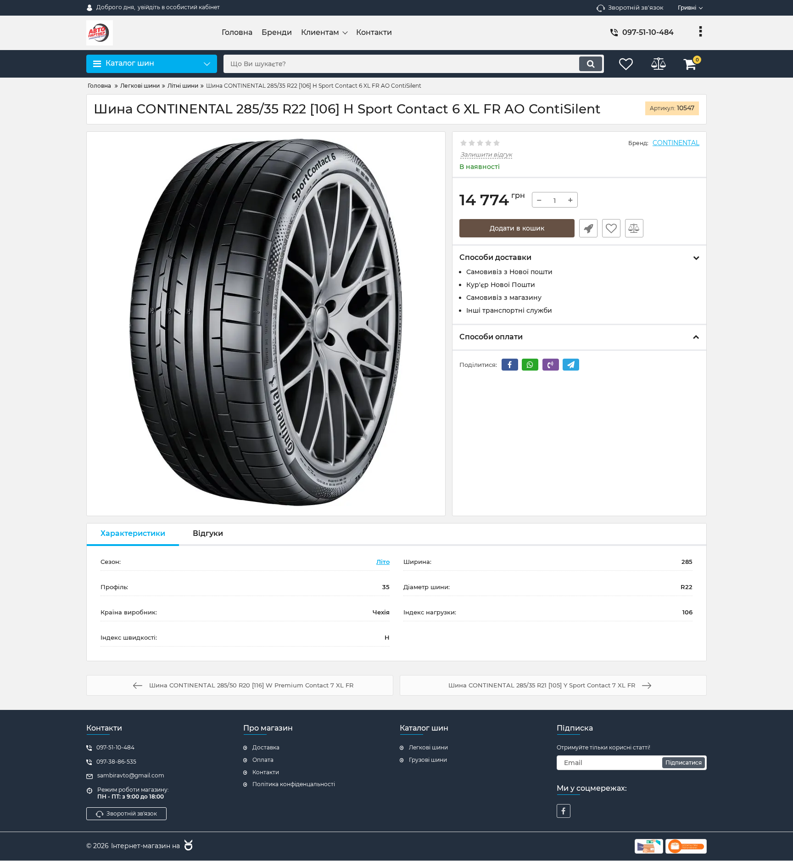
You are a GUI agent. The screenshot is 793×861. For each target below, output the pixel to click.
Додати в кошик (517, 228)
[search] (590, 63)
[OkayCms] (187, 846)
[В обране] (611, 228)
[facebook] (563, 811)
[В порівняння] (634, 228)
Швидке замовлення (588, 228)
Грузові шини (428, 759)
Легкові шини (428, 747)
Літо (383, 561)
